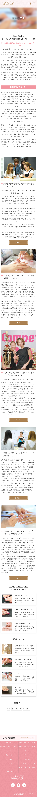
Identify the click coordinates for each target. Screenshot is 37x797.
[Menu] (34, 3)
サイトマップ (28, 771)
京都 (8, 709)
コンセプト (26, 709)
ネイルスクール (16, 709)
